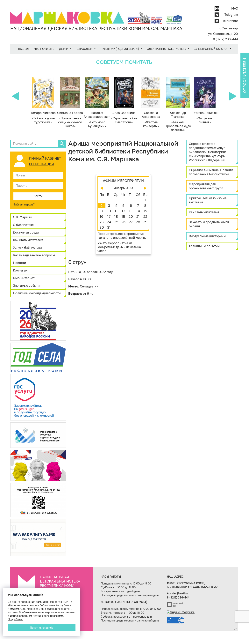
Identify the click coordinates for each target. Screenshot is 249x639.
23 (102, 222)
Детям (63, 49)
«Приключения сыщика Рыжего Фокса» (70, 119)
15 (145, 211)
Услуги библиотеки (27, 248)
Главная (23, 49)
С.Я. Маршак (22, 217)
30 (101, 227)
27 (131, 222)
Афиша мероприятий (123, 181)
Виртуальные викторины (207, 236)
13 (130, 211)
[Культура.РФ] (38, 537)
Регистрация (41, 164)
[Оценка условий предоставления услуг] (38, 500)
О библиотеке (23, 225)
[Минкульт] (38, 435)
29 (145, 222)
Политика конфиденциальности (37, 293)
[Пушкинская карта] (38, 465)
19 (123, 216)
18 (116, 216)
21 (138, 216)
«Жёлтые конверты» (151, 119)
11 (116, 211)
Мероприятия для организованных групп (206, 186)
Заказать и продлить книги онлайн (209, 224)
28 (138, 222)
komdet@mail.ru (177, 593)
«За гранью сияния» (204, 117)
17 (108, 216)
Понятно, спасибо (41, 627)
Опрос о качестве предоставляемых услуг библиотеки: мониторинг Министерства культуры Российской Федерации (207, 152)
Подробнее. (15, 619)
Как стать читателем (28, 240)
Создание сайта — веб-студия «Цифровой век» (175, 604)
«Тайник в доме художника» (43, 117)
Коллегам (20, 270)
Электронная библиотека (166, 49)
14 (138, 211)
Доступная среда (26, 232)
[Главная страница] (96, 15)
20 (131, 216)
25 (116, 222)
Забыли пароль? (24, 204)
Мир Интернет (23, 278)
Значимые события (27, 286)
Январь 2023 (123, 188)
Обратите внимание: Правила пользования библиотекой (211, 172)
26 (123, 222)
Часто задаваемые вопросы (34, 255)
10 (109, 211)
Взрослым (85, 49)
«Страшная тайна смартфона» (124, 117)
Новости (19, 263)
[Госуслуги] (38, 397)
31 (109, 227)
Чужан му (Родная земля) (120, 49)
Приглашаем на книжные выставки (207, 200)
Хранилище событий (204, 246)
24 (109, 222)
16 (101, 216)
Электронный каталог (211, 49)
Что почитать (44, 49)
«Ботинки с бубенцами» (97, 119)
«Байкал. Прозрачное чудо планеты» (178, 121)
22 (145, 216)
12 (123, 211)
